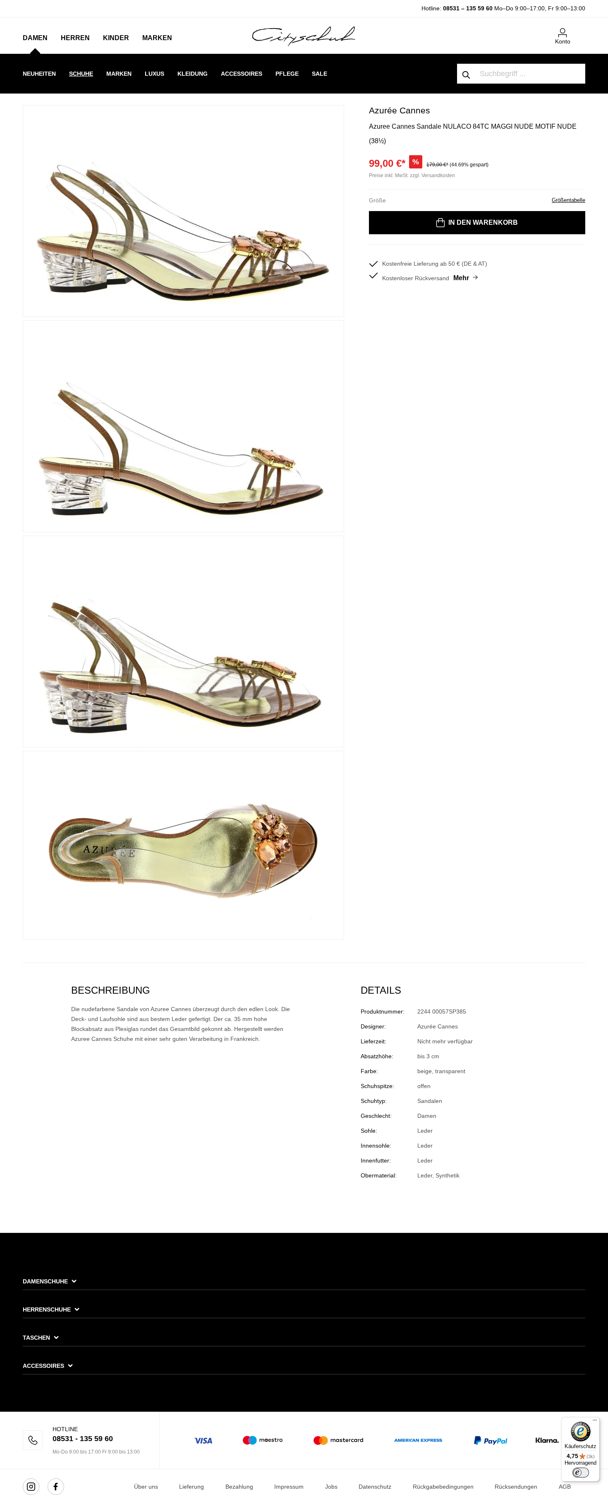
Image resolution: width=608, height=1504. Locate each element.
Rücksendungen (516, 1486)
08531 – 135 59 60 (468, 8)
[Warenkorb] (580, 29)
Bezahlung (239, 1486)
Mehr (461, 277)
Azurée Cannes (399, 110)
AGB (565, 1486)
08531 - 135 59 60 (83, 1438)
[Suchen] (466, 74)
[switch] (580, 1473)
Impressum (289, 1486)
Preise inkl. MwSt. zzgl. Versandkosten (412, 175)
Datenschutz (375, 1486)
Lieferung (191, 1486)
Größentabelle (568, 200)
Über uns (146, 1486)
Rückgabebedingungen (443, 1486)
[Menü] (595, 1422)
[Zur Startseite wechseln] (303, 36)
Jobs (331, 1486)
